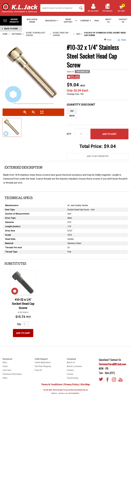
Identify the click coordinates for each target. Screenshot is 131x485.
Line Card (7, 370)
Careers (70, 370)
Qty (69, 134)
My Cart (121, 8)
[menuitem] (11, 21)
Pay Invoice (107, 11)
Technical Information (12, 374)
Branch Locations (74, 366)
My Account (93, 11)
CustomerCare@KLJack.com (112, 364)
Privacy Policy (71, 384)
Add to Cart (23, 333)
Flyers (5, 366)
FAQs (5, 378)
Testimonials (72, 378)
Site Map (85, 384)
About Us (71, 362)
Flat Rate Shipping (43, 366)
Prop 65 (38, 370)
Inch (78, 34)
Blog (5, 362)
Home (5, 34)
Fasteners (17, 34)
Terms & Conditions (51, 384)
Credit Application (43, 362)
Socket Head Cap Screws (61, 34)
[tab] (65, 167)
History (70, 374)
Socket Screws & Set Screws (35, 34)
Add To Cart (109, 134)
